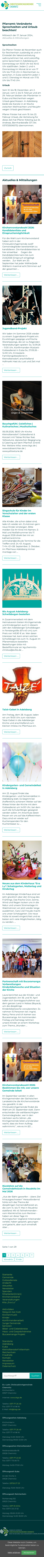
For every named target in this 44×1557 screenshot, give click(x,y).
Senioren (7, 1326)
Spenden (7, 1291)
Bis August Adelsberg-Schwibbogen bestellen (16, 613)
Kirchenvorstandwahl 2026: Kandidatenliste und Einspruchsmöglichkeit (18, 230)
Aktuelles (7, 1285)
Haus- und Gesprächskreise (16, 1331)
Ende (19, 1259)
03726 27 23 (15, 1483)
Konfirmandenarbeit (13, 1320)
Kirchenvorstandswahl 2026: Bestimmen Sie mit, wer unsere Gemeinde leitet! (20, 1088)
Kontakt (6, 1358)
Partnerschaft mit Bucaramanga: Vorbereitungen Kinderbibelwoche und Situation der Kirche (21, 985)
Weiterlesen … (12, 275)
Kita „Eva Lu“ (9, 1302)
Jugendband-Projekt (14, 328)
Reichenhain (9, 1352)
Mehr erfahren (14, 1553)
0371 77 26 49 (15, 1404)
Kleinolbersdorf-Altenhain (15, 1349)
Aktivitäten (8, 1309)
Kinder (5, 1317)
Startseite (7, 1274)
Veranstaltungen (11, 1299)
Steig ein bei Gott (11, 1312)
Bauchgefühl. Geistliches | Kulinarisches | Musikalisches (19, 425)
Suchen (35, 1375)
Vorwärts (8, 1259)
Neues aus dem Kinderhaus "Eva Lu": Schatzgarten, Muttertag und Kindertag (21, 886)
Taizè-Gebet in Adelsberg (17, 709)
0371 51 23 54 (15, 1506)
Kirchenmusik (9, 1315)
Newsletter (8, 1288)
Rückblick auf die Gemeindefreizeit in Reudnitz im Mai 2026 (21, 1189)
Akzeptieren (29, 1553)
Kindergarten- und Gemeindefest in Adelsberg (21, 786)
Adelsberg (7, 1344)
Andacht (6, 1283)
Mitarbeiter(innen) (11, 1294)
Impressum (8, 1363)
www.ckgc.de (16, 1398)
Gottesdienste (9, 1280)
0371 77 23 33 (15, 1458)
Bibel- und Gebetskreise (15, 1328)
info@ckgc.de (14, 1409)
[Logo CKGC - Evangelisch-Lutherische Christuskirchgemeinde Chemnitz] (22, 1531)
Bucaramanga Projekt (13, 1334)
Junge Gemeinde (11, 1323)
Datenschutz (9, 1366)
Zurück (8, 168)
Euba (5, 1346)
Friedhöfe (7, 1355)
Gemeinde (7, 1277)
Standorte (7, 1341)
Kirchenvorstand (11, 1297)
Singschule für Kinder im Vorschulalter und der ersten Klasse (19, 513)
